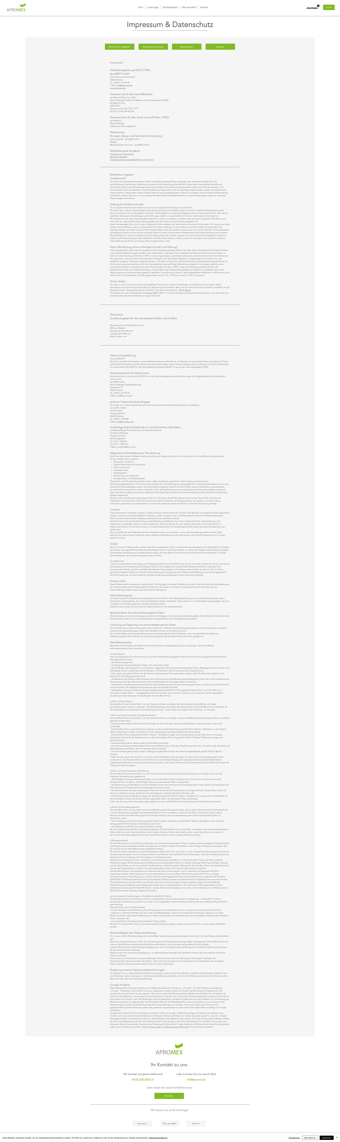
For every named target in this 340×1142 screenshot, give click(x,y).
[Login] (313, 7)
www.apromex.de (117, 88)
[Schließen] (336, 1138)
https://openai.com (118, 336)
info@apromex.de (124, 85)
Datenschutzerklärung (158, 1137)
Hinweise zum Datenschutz (121, 154)
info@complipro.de (125, 421)
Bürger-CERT (152, 293)
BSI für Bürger (185, 290)
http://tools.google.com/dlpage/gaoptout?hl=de (165, 1027)
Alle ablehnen (310, 1137)
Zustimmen (326, 1137)
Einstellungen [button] (294, 1137)
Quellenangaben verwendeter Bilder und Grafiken (132, 159)
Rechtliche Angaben (119, 157)
